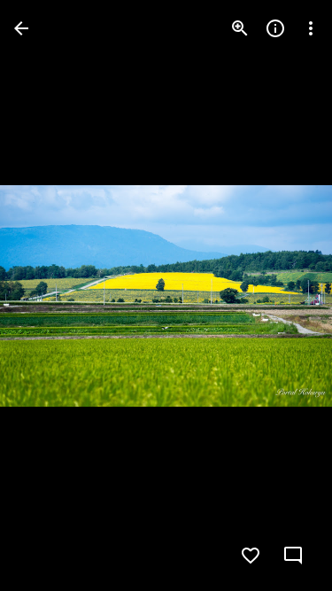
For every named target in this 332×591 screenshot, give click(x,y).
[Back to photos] (21, 28)
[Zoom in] (240, 28)
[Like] (250, 555)
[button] (49, 296)
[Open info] (275, 28)
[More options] (310, 28)
